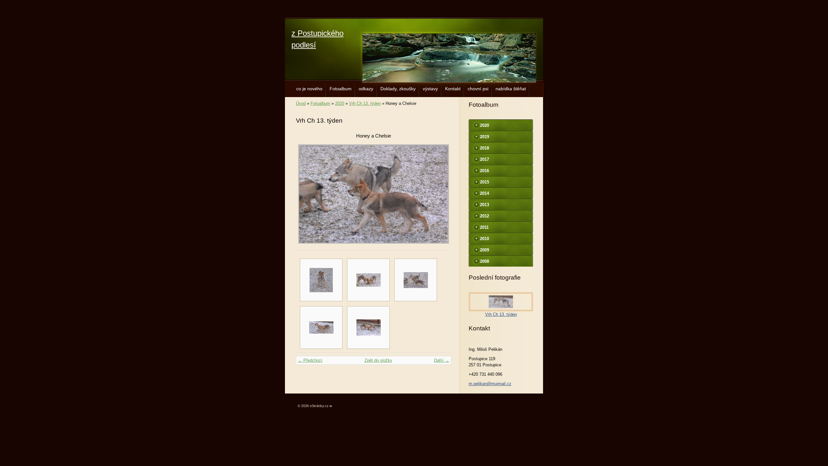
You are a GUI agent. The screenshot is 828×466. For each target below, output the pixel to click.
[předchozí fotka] (306, 194)
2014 (484, 193)
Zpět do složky (378, 360)
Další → (441, 360)
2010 (484, 238)
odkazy (366, 88)
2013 (484, 204)
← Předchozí (310, 360)
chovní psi (478, 88)
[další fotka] (440, 194)
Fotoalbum (341, 88)
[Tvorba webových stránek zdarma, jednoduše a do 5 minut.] (331, 406)
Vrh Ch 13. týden (365, 103)
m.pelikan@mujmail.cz (490, 383)
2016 (484, 170)
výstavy (430, 88)
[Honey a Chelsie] (416, 280)
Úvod (301, 103)
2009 (484, 250)
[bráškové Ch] (368, 327)
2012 (484, 216)
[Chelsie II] (321, 280)
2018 (484, 148)
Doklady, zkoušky (398, 88)
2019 (484, 136)
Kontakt (453, 88)
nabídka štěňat (511, 88)
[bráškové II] (321, 327)
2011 (484, 227)
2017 (484, 159)
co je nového (309, 88)
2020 (339, 103)
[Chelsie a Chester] (368, 280)
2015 (484, 182)
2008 (484, 261)
